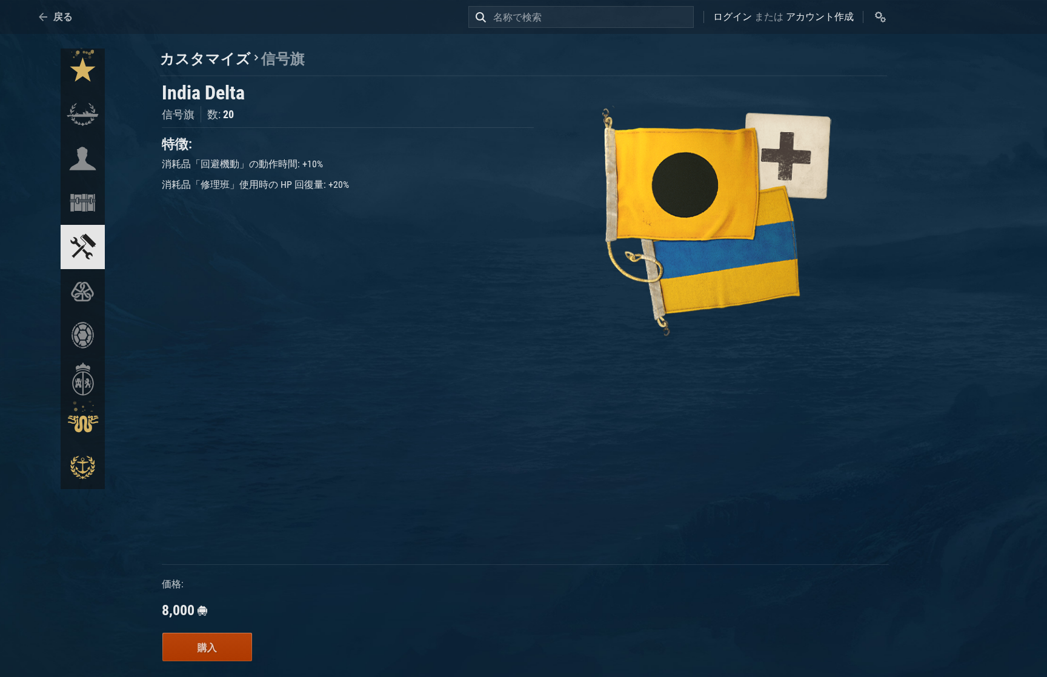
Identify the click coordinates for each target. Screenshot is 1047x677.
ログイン (732, 16)
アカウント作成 (820, 16)
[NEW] (83, 70)
